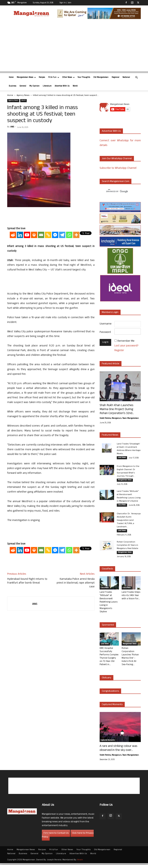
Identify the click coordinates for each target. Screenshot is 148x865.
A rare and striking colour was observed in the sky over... (118, 748)
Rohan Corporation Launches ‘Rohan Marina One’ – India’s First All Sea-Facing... (130, 656)
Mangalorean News (25, 77)
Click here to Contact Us (56, 833)
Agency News (23, 95)
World (75, 86)
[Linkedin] (20, 235)
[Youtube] (27, 235)
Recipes (42, 77)
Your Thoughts (84, 77)
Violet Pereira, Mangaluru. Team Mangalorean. (119, 418)
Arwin (80, 860)
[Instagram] (132, 2)
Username (106, 324)
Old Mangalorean (100, 77)
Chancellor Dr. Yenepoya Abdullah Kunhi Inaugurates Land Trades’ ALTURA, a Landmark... (129, 520)
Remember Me (125, 341)
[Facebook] (126, 2)
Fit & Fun (52, 77)
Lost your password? (126, 346)
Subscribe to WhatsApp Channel (118, 168)
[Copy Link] (48, 235)
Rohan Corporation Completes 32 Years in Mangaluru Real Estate (127, 545)
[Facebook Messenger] (55, 235)
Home (11, 77)
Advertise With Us (62, 86)
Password (105, 332)
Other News (67, 77)
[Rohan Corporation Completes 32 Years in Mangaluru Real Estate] (107, 545)
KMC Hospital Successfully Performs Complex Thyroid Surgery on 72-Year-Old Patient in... (109, 656)
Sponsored (108, 625)
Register (119, 350)
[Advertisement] (74, 46)
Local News (122, 457)
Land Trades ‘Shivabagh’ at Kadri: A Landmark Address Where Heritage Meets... (129, 449)
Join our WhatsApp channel (117, 159)
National (126, 77)
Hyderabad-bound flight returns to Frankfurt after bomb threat (27, 581)
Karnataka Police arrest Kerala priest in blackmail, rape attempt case (76, 583)
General (22, 86)
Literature (47, 86)
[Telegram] (62, 235)
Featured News (110, 435)
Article (103, 399)
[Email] (41, 235)
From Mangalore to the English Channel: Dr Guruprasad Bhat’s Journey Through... (128, 471)
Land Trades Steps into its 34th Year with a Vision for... (131, 595)
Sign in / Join (65, 3)
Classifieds (122, 505)
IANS (12, 127)
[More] (76, 235)
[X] (138, 2)
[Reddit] (13, 235)
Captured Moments (112, 705)
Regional (115, 77)
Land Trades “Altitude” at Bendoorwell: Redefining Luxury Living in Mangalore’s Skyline (129, 496)
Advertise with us (111, 131)
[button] (136, 77)
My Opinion (34, 86)
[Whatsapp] (69, 235)
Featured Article (110, 364)
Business (12, 86)
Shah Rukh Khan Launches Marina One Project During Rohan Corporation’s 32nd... (117, 409)
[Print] (34, 235)
